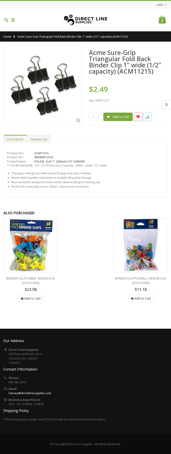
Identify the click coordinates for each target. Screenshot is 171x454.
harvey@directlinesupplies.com (30, 393)
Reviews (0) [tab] (39, 139)
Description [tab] (15, 139)
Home (7, 36)
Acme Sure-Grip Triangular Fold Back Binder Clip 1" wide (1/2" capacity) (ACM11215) (125, 61)
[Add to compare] (147, 117)
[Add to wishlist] (138, 117)
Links (159, 4)
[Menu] (13, 20)
